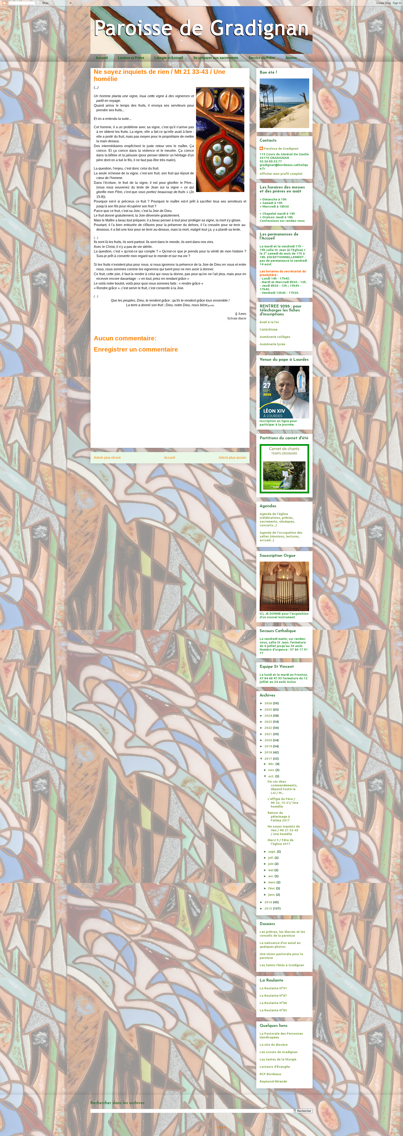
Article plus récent (107, 457)
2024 (268, 715)
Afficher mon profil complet (281, 173)
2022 (268, 727)
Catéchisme (268, 329)
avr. (271, 876)
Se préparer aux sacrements (215, 58)
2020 (268, 740)
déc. (271, 764)
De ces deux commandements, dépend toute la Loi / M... (282, 787)
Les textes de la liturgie (278, 1059)
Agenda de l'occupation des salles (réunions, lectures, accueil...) (281, 536)
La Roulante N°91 (273, 988)
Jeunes (291, 58)
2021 (268, 734)
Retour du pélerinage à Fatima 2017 (279, 816)
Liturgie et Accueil (168, 58)
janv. (272, 894)
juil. (271, 857)
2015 (268, 908)
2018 (268, 752)
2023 (268, 721)
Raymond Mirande (273, 1081)
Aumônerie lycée (272, 344)
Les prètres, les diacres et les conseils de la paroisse (282, 933)
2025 (268, 709)
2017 (268, 758)
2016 (268, 902)
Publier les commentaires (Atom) (179, 471)
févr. (272, 888)
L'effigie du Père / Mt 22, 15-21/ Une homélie (283, 802)
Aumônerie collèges (275, 337)
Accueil (102, 58)
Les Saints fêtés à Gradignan (282, 965)
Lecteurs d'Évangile (275, 1066)
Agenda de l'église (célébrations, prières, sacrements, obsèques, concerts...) (277, 519)
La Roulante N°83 (273, 1010)
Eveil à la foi (269, 322)
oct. (271, 776)
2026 (268, 703)
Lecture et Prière (131, 58)
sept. (272, 851)
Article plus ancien (232, 457)
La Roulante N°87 (273, 995)
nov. (271, 770)
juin (271, 863)
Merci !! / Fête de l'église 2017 (280, 842)
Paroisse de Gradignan (281, 148)
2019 (268, 746)
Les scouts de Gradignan (279, 1052)
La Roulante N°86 (273, 1003)
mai (271, 870)
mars (272, 882)
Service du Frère (262, 58)
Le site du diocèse (274, 1044)
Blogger (221, 1127)
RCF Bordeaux (270, 1074)
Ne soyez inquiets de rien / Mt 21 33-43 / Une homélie (284, 830)
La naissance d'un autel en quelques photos (280, 944)
